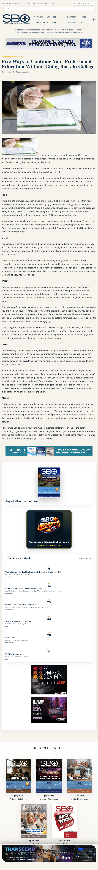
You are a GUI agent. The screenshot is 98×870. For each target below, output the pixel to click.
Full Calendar (85, 559)
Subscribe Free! (54, 17)
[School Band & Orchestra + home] (15, 19)
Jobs (84, 17)
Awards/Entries (73, 22)
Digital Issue (22, 799)
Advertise (38, 17)
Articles (13, 799)
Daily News (72, 17)
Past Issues (57, 22)
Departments (40, 22)
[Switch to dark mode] (94, 20)
